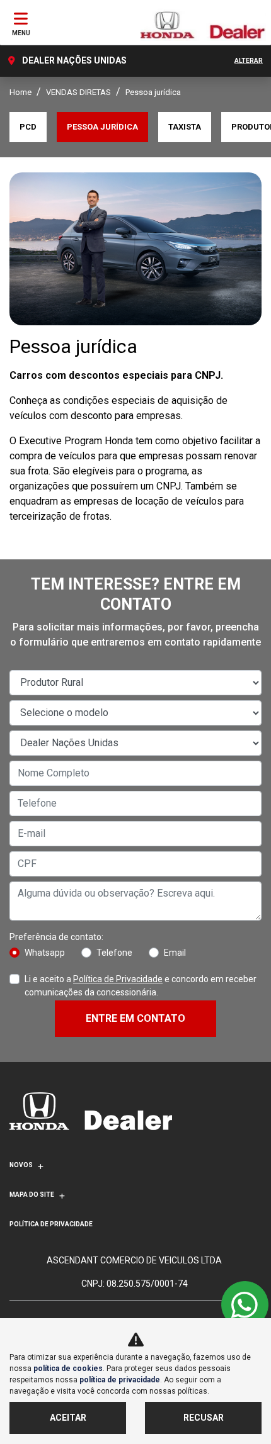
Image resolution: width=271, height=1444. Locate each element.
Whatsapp (45, 953)
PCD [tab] (28, 127)
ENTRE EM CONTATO (135, 1018)
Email (175, 953)
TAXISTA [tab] (184, 127)
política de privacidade (119, 1379)
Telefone (114, 953)
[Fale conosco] (244, 1304)
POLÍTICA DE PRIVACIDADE (51, 1224)
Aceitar (68, 1418)
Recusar (203, 1418)
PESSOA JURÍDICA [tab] (102, 127)
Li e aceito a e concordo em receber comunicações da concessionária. (141, 985)
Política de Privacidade (118, 979)
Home (20, 92)
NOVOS (21, 1164)
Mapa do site (31, 1194)
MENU (21, 33)
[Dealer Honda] (203, 24)
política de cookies (68, 1368)
